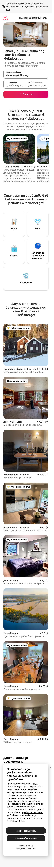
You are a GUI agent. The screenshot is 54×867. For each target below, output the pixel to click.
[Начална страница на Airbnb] (5, 17)
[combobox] (26, 75)
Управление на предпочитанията (26, 847)
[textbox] (15, 85)
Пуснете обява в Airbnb (33, 17)
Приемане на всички (26, 831)
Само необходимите (26, 838)
